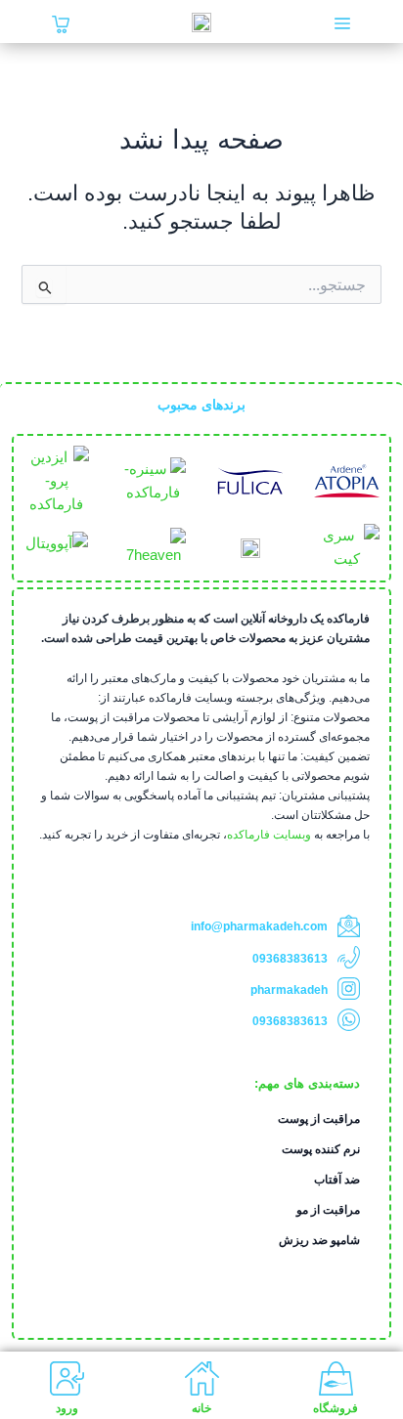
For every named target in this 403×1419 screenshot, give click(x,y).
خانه (201, 1408)
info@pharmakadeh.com (259, 926)
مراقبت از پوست (319, 1119)
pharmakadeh (289, 990)
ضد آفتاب (337, 1179)
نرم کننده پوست (321, 1149)
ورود (67, 1408)
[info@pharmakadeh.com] (348, 926)
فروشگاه (335, 1408)
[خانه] (202, 1378)
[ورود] (67, 1378)
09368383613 (290, 959)
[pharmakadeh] (348, 988)
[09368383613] (348, 957)
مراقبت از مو (328, 1210)
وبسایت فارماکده (269, 834)
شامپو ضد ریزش (319, 1240)
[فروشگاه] (336, 1378)
